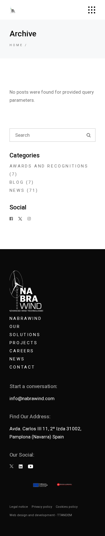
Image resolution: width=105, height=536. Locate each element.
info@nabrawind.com (32, 398)
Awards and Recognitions (49, 166)
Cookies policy (67, 507)
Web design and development (32, 515)
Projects (24, 342)
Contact (22, 367)
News (17, 190)
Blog (17, 182)
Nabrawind (26, 318)
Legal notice (19, 507)
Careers (22, 350)
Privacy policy (42, 507)
